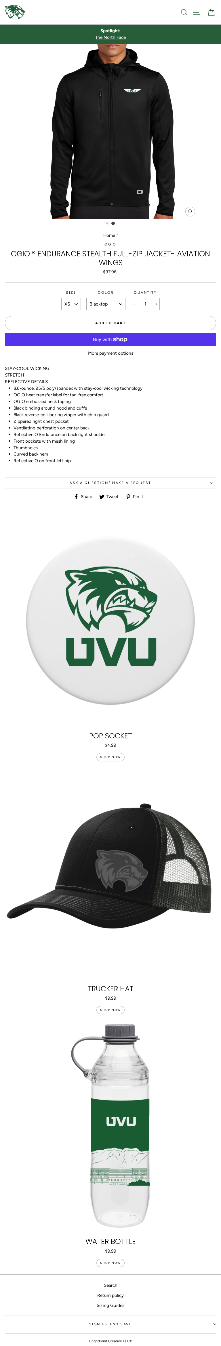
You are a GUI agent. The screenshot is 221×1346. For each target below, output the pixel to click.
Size (71, 292)
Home (109, 235)
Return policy (110, 1295)
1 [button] (107, 223)
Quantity (145, 292)
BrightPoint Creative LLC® (110, 1341)
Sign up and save (110, 1324)
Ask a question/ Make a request (110, 483)
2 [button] (113, 223)
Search (110, 1285)
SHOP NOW (110, 757)
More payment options (110, 353)
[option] (110, 34)
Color (106, 292)
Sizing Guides (110, 1305)
